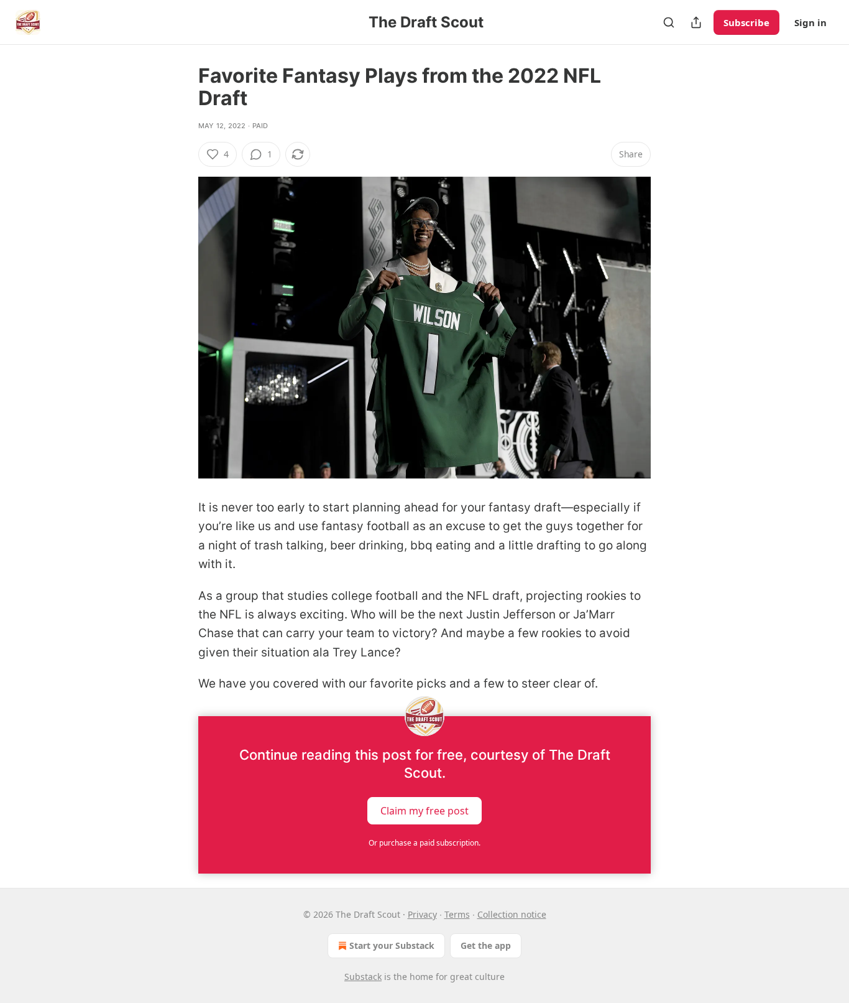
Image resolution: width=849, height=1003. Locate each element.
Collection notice (511, 914)
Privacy (422, 914)
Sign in (810, 22)
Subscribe (746, 22)
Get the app (486, 945)
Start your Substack (391, 945)
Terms (457, 914)
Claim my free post (424, 810)
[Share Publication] (696, 22)
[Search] (668, 22)
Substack (363, 976)
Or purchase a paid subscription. (424, 842)
